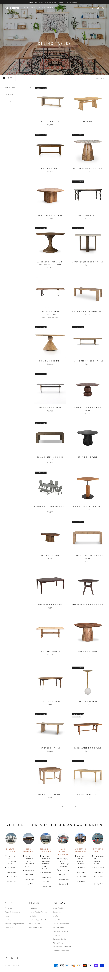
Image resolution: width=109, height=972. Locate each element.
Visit (33, 8)
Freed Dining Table (88, 651)
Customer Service (59, 939)
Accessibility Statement (62, 947)
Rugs (7, 916)
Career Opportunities (61, 951)
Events (55, 916)
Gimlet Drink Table (88, 701)
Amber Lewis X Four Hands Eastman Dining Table (50, 263)
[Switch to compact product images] (11, 78)
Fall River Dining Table (50, 605)
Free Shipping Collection (14, 924)
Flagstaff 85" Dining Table (50, 651)
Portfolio (32, 916)
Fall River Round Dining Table (87, 605)
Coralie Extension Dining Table (50, 458)
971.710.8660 (99, 868)
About (50, 8)
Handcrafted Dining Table (87, 748)
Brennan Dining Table (50, 408)
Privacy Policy (58, 943)
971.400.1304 (81, 868)
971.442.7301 (47, 873)
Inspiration (33, 908)
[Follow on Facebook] (6, 958)
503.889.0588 (12, 868)
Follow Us (56, 920)
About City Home (59, 908)
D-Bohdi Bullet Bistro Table (87, 506)
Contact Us (57, 912)
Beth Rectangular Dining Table (88, 311)
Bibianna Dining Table (50, 361)
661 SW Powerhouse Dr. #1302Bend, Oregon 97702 (29, 861)
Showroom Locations (61, 924)
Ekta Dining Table (50, 555)
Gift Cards (9, 927)
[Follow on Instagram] (12, 958)
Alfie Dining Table (50, 168)
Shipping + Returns (60, 927)
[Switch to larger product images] (4, 78)
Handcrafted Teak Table (50, 795)
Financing (56, 935)
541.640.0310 (29, 870)
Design (41, 8)
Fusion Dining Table (50, 701)
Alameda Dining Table (88, 122)
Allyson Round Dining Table (87, 168)
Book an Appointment (37, 920)
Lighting (8, 920)
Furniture (8, 908)
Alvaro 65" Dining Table (50, 215)
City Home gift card (63, 2)
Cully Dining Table (87, 457)
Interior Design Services (38, 912)
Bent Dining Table (50, 311)
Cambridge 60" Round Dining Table (87, 409)
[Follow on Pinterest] (17, 958)
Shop (26, 8)
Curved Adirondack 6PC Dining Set (50, 507)
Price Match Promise (60, 931)
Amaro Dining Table (88, 215)
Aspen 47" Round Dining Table (87, 262)
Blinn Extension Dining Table (87, 361)
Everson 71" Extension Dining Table (87, 557)
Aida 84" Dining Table (50, 122)
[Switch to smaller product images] (8, 78)
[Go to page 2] (75, 806)
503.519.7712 (64, 870)
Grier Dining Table (50, 748)
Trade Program (34, 924)
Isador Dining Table (87, 795)
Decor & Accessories (13, 912)
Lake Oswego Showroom (63, 851)
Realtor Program (35, 927)
